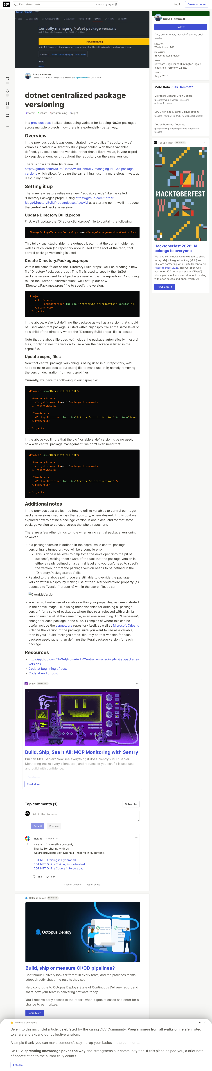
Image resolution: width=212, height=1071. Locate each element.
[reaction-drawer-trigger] (7, 80)
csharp (42, 113)
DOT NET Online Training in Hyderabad (59, 864)
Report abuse (93, 884)
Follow (181, 27)
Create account (196, 4)
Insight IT (39, 838)
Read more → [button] (164, 286)
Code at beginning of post (48, 668)
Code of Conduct (72, 884)
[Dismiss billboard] (205, 1022)
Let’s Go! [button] (18, 1064)
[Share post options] (7, 127)
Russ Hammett (42, 74)
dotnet (30, 113)
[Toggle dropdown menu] (137, 683)
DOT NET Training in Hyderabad (55, 860)
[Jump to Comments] (7, 92)
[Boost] (7, 115)
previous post (41, 123)
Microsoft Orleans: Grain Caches (173, 99)
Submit (38, 826)
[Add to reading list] (7, 105)
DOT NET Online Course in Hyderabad (58, 868)
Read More (33, 784)
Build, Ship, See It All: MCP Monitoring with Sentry (81, 752)
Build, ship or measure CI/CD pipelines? (70, 968)
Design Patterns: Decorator (176, 128)
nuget (74, 113)
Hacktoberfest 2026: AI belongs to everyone (175, 248)
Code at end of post (43, 673)
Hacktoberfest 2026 (166, 267)
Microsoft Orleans (126, 625)
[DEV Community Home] (6, 4)
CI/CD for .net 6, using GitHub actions (179, 113)
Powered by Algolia (105, 4)
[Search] (16, 4)
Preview (54, 826)
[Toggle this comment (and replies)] (27, 844)
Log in (177, 4)
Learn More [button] (34, 1013)
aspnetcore (64, 625)
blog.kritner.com (81, 77)
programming (58, 113)
